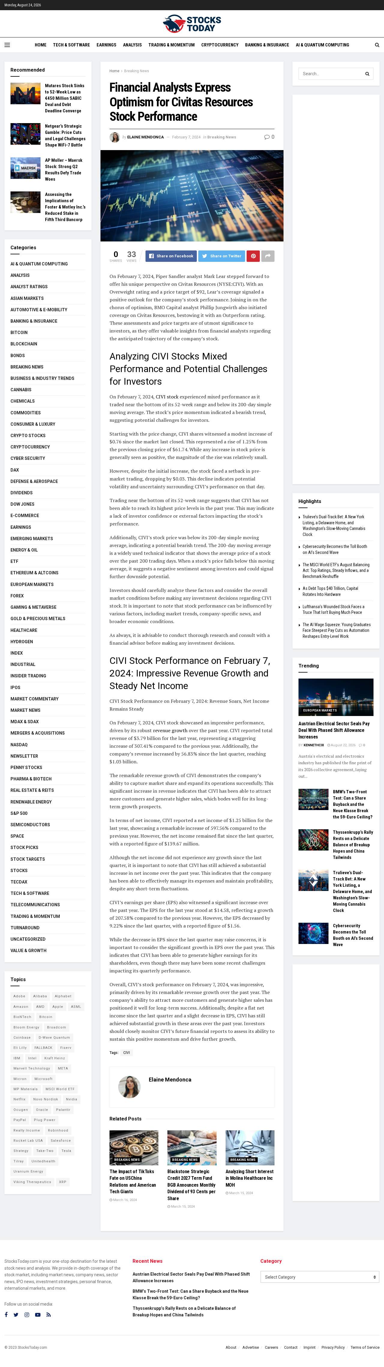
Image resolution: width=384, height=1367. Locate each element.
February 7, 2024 (186, 137)
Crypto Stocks (28, 435)
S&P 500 (18, 813)
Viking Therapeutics (32, 1182)
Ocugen (21, 1110)
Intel (32, 1058)
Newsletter (24, 756)
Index (16, 653)
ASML (76, 1007)
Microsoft (43, 1079)
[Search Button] (368, 74)
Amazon (21, 1007)
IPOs (15, 687)
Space (17, 836)
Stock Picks (24, 847)
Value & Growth (28, 950)
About (231, 1347)
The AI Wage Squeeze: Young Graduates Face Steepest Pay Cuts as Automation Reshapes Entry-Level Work (337, 630)
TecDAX (18, 882)
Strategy (21, 1151)
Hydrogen (21, 641)
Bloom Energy (26, 1027)
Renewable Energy (31, 802)
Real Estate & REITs (32, 790)
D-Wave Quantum (54, 1038)
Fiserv (65, 1048)
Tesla (66, 1151)
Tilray (19, 1161)
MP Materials (26, 1089)
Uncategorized (28, 939)
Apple (57, 1007)
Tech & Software (71, 45)
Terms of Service (365, 1347)
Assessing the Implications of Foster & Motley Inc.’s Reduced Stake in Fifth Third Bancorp (65, 207)
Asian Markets (27, 298)
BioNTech (23, 1017)
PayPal (20, 1120)
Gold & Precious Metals (37, 618)
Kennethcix (314, 745)
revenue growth (170, 730)
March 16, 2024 (124, 1200)
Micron (20, 1079)
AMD (40, 1007)
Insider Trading (28, 675)
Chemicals (22, 401)
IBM (17, 1058)
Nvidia (71, 1099)
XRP (63, 1182)
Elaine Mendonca (145, 137)
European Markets (32, 584)
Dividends (21, 492)
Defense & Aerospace (34, 481)
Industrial (22, 664)
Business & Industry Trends (42, 378)
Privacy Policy (333, 1347)
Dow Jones (22, 504)
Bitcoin (19, 332)
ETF (14, 561)
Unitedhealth (44, 1161)
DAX (14, 470)
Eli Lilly (20, 1048)
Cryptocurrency (219, 45)
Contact (291, 1347)
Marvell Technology (32, 1068)
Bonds (17, 355)
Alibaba (40, 996)
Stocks (19, 870)
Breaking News (136, 71)
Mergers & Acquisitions (37, 733)
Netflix (20, 1099)
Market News (25, 710)
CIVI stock (167, 396)
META (63, 1068)
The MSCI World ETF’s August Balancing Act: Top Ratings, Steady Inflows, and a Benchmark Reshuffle (336, 570)
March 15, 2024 (182, 1207)
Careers (271, 1347)
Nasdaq (19, 744)
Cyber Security (27, 458)
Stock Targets (27, 859)
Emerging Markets (31, 538)
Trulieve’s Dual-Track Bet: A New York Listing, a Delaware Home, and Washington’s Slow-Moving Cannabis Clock (352, 891)
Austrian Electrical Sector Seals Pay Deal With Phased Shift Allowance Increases (333, 730)
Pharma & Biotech (31, 779)
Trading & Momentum (171, 45)
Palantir (63, 1110)
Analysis (132, 45)
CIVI (126, 1053)
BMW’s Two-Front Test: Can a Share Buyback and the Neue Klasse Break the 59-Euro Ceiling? (353, 804)
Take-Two (45, 1151)
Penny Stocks (26, 767)
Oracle (42, 1110)
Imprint (310, 1347)
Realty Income (27, 1130)
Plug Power (45, 1120)
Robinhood (58, 1130)
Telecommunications (35, 904)
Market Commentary (34, 699)
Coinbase (22, 1038)
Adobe (20, 996)
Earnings (106, 45)
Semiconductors (30, 824)
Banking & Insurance (267, 45)
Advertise (250, 1347)
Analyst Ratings (29, 286)
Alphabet (63, 996)
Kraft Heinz (54, 1058)
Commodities (25, 412)
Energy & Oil (24, 550)
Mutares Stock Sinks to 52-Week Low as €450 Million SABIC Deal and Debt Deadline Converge (64, 98)
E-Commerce (24, 515)
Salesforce (61, 1141)
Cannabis (21, 389)
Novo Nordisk (45, 1099)
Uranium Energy (28, 1171)
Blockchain (23, 344)
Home (40, 45)
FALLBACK (43, 1048)
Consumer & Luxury (32, 424)
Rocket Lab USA (28, 1141)
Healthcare (23, 630)
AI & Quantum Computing (322, 45)
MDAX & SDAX (24, 721)
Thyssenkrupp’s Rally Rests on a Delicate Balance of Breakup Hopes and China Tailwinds (353, 845)
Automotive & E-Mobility (38, 309)
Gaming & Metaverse (33, 607)
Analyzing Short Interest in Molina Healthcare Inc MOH (250, 1178)
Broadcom (56, 1027)
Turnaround (25, 927)
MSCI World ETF (60, 1089)
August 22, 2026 (343, 745)
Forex (17, 595)
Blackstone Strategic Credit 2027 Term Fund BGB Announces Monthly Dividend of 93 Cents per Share (191, 1185)
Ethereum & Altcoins (34, 572)
